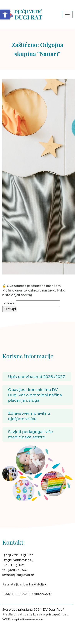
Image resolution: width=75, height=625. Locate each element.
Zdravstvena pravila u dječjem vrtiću (29, 416)
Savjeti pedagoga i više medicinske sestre (30, 434)
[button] (5, 14)
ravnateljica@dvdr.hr (18, 575)
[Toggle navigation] (67, 14)
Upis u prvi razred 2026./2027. (37, 376)
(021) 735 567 (18, 570)
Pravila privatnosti (16, 614)
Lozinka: (8, 303)
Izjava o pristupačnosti (50, 614)
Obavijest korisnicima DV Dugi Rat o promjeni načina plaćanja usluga (35, 395)
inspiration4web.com (28, 619)
